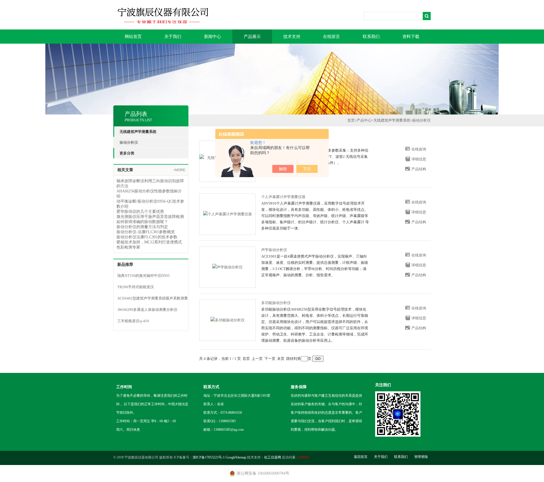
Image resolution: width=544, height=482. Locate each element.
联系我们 (371, 36)
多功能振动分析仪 (276, 303)
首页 (351, 120)
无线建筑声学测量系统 (391, 120)
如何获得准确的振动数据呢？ (142, 222)
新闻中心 (212, 36)
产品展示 (252, 36)
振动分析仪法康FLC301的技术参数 (146, 237)
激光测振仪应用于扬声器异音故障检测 (150, 217)
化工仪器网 (272, 457)
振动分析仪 (129, 142)
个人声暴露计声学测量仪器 (283, 197)
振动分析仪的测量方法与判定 (142, 227)
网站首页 (133, 36)
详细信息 (418, 159)
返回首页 (360, 457)
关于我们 (172, 36)
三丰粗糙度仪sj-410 (133, 321)
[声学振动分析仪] (227, 267)
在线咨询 (418, 149)
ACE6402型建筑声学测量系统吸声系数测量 (152, 298)
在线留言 (331, 36)
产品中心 (364, 120)
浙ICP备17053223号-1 (209, 457)
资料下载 (410, 36)
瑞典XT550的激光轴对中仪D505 (143, 275)
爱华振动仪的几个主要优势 (140, 211)
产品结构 (418, 169)
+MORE (179, 170)
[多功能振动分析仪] (228, 320)
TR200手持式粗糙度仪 (135, 287)
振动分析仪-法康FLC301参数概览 (145, 232)
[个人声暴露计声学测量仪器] (227, 214)
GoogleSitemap (236, 457)
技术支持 (291, 36)
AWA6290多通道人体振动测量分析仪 (147, 309)
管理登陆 (421, 457)
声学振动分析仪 (274, 250)
